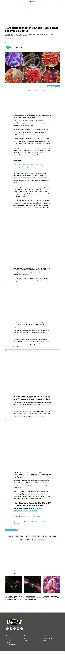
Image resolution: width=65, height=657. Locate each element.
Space (6, 594)
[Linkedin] (14, 628)
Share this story (52, 86)
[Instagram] (11, 628)
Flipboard (45, 640)
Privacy (26, 638)
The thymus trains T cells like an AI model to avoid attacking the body (51, 597)
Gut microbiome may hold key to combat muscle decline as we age (31, 167)
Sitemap (8, 642)
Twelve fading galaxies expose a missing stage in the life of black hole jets (32, 597)
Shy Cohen (45, 600)
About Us (8, 638)
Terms (25, 640)
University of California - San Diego (36, 90)
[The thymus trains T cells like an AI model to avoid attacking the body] (51, 584)
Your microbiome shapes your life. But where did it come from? (30, 166)
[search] (63, 2)
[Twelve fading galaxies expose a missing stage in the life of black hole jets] (32, 584)
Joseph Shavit (8, 600)
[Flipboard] (18, 628)
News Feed (8, 640)
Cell (44, 200)
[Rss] (21, 628)
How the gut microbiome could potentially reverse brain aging (29, 164)
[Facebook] (7, 628)
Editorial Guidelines (10, 644)
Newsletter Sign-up (47, 638)
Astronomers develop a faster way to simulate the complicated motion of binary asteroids (13, 597)
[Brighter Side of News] (32, 2)
